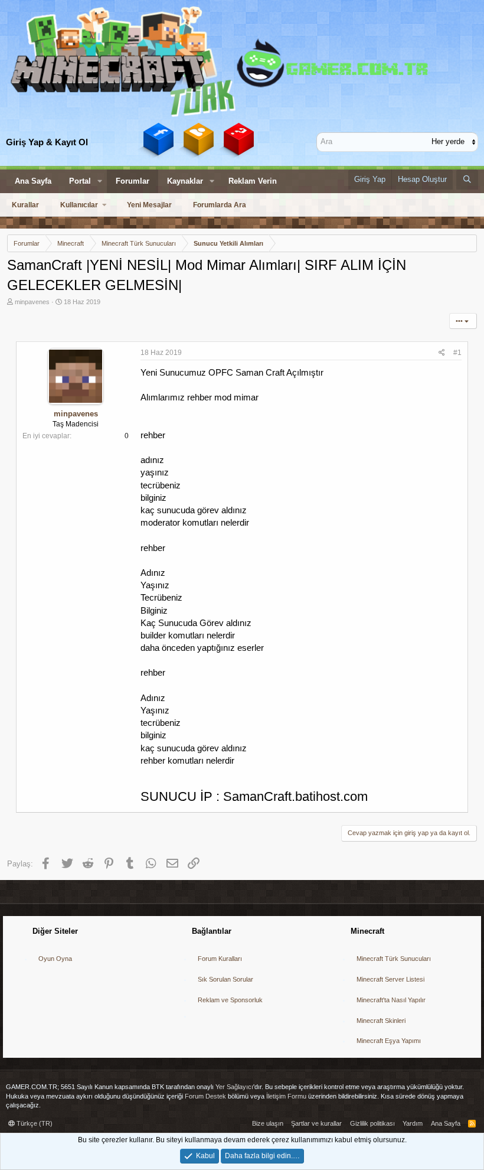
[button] (99, 181)
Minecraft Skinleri (381, 1020)
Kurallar (25, 205)
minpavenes (32, 301)
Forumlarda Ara (219, 205)
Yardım (413, 1123)
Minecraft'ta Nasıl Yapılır (391, 999)
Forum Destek (205, 1096)
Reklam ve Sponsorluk (230, 999)
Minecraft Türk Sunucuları (394, 958)
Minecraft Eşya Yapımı (389, 1040)
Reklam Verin (252, 181)
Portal (80, 181)
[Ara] (467, 180)
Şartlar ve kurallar (316, 1123)
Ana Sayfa (33, 181)
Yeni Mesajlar (149, 205)
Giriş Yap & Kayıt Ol (47, 142)
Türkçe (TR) (34, 1123)
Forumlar (132, 181)
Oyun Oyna (55, 958)
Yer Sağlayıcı (234, 1086)
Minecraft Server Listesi (390, 979)
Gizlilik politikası (372, 1123)
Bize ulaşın (267, 1123)
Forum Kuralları (220, 958)
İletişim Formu (286, 1096)
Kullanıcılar (79, 205)
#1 (457, 352)
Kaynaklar (185, 181)
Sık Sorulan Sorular (225, 979)
